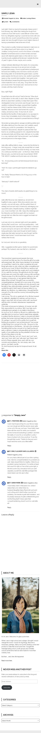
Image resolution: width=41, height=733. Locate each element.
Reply (9, 445)
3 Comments (15, 21)
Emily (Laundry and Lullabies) (22, 451)
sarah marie (16, 483)
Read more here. (6, 660)
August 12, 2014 (14, 18)
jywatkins (15, 421)
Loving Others (31, 18)
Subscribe (7, 687)
